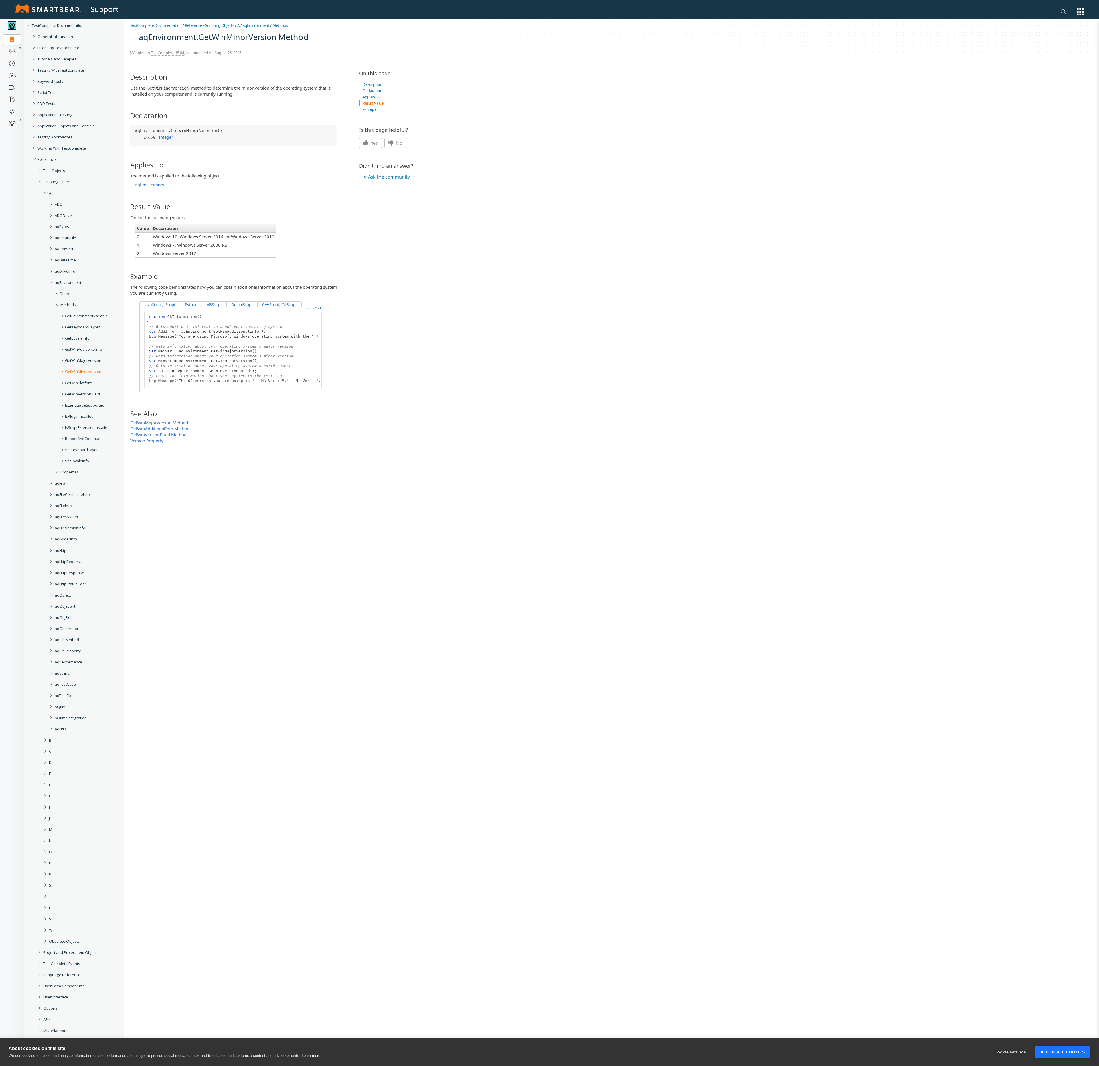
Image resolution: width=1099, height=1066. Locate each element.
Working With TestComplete (61, 148)
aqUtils (61, 729)
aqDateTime (65, 260)
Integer (166, 137)
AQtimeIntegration (71, 717)
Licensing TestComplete (58, 47)
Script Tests (47, 92)
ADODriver (64, 215)
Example (370, 109)
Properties (69, 472)
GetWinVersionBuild (82, 394)
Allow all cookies (1063, 1052)
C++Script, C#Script (279, 304)
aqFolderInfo (66, 539)
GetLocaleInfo (77, 338)
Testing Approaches (54, 137)
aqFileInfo (63, 505)
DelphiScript (242, 304)
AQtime (61, 706)
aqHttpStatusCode (71, 584)
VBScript (214, 304)
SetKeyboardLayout (82, 449)
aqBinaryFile (65, 237)
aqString (62, 673)
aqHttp (60, 550)
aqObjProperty (68, 650)
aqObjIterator (66, 628)
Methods (68, 304)
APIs (47, 1019)
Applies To (371, 97)
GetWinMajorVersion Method (159, 422)
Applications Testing (54, 114)
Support (104, 9)
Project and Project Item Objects (70, 952)
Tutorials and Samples (56, 59)
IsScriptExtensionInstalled (87, 427)
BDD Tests (46, 103)
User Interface (55, 997)
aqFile (60, 483)
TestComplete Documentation (58, 25)
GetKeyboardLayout (82, 327)
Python (191, 304)
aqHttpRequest (68, 561)
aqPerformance (68, 662)
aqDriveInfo (65, 271)
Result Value (373, 103)
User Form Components (63, 985)
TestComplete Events (61, 963)
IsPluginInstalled (79, 416)
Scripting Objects (58, 181)
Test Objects (54, 170)
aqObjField (64, 617)
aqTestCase (65, 684)
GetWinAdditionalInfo (83, 349)
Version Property (146, 440)
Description (372, 84)
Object (65, 293)
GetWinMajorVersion (83, 360)
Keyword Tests (50, 81)
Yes (374, 143)
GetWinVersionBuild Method (158, 434)
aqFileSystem (66, 516)
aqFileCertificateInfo (72, 494)
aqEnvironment (68, 282)
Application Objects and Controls (65, 125)
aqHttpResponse (69, 572)
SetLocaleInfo (77, 460)
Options (50, 1008)
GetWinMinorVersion (83, 371)
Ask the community (389, 177)
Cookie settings (1010, 1052)
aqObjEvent (65, 606)
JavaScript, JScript (159, 304)
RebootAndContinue (82, 438)
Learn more (311, 1055)
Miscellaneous (55, 1030)
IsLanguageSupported (84, 405)
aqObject (63, 595)
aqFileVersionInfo (70, 527)
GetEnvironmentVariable (86, 315)
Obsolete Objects (64, 941)
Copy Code (314, 308)
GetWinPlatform (79, 382)
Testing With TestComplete (60, 70)
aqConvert (64, 248)
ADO (59, 204)
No (398, 143)
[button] (1080, 12)
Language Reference (61, 974)
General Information (55, 36)
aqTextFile (63, 695)
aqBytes (62, 226)
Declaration (372, 90)
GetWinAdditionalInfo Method (160, 428)
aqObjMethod (67, 639)
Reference (46, 159)
